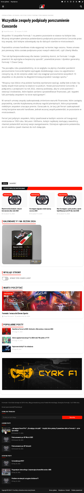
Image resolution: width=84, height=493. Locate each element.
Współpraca (14, 2)
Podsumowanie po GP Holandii (21, 446)
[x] (67, 1)
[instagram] (71, 1)
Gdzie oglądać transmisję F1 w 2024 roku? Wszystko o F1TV (30, 338)
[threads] (73, 1)
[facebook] (65, 1)
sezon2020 (16, 15)
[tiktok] (82, 1)
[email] (62, 1)
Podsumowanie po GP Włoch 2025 (22, 437)
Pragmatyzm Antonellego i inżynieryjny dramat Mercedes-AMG (31, 470)
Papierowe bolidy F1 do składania (22, 346)
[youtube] (79, 1)
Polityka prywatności (76, 490)
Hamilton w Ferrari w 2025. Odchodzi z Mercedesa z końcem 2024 (32, 329)
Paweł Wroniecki (8, 31)
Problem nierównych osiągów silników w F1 (25, 478)
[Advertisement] (42, 155)
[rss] (76, 1)
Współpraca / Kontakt (64, 490)
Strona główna (5, 2)
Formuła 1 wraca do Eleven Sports (15, 313)
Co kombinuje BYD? (18, 461)
